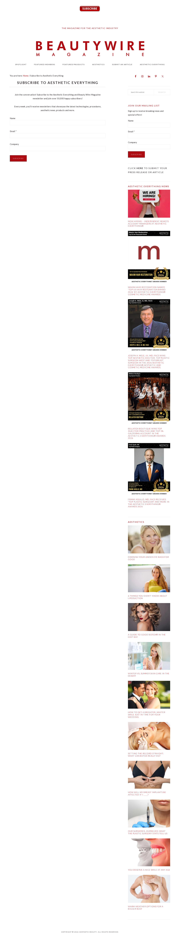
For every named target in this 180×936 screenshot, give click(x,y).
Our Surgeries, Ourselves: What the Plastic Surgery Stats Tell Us (147, 832)
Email (13, 131)
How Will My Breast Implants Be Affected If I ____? (147, 793)
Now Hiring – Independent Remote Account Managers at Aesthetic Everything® (148, 223)
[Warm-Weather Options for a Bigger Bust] (149, 889)
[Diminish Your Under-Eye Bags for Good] (149, 540)
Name (12, 118)
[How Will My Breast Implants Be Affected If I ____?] (149, 775)
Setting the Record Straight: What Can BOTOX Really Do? (146, 754)
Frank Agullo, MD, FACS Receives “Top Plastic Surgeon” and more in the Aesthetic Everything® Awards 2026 (148, 503)
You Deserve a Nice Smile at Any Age (149, 870)
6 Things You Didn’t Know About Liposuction (147, 597)
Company (14, 144)
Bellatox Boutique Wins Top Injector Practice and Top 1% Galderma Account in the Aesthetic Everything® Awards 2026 (147, 433)
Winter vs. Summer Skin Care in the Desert (148, 674)
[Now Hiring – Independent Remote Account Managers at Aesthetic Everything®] (149, 204)
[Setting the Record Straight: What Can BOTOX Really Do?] (149, 736)
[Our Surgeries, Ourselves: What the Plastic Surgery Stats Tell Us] (149, 814)
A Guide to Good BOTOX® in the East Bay (147, 635)
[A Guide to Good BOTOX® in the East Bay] (149, 617)
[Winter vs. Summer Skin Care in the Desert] (149, 656)
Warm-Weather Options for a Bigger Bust (145, 907)
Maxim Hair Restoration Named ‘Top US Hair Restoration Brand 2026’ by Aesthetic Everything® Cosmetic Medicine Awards (147, 290)
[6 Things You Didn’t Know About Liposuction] (149, 578)
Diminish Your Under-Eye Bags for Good (148, 558)
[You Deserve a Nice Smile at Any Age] (149, 853)
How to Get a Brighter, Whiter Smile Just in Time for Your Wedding (146, 714)
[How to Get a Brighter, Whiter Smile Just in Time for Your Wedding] (149, 695)
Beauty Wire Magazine (90, 48)
